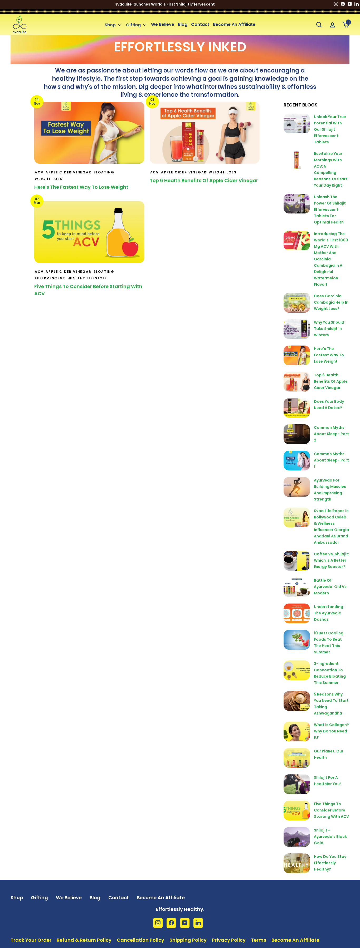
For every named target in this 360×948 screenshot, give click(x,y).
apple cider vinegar (68, 172)
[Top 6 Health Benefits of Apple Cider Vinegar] (297, 382)
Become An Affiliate (234, 24)
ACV (39, 172)
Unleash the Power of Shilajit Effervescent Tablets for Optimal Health (330, 209)
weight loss (49, 179)
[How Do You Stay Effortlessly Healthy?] (297, 863)
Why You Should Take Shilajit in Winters (329, 329)
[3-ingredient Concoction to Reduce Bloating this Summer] (297, 670)
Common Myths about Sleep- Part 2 (331, 434)
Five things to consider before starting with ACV (331, 810)
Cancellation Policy (140, 940)
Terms (258, 940)
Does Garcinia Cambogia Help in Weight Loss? (331, 302)
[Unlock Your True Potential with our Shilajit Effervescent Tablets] (297, 123)
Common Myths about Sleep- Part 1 (331, 460)
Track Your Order (31, 940)
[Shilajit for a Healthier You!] (297, 784)
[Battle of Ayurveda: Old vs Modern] (297, 587)
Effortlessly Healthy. (180, 909)
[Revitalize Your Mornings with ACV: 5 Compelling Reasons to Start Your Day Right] (297, 160)
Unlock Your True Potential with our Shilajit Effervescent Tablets (330, 129)
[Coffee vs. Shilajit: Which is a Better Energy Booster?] (297, 561)
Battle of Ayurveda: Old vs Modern (330, 587)
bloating (104, 172)
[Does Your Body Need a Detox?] (297, 408)
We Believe (162, 24)
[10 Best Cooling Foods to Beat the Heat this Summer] (297, 640)
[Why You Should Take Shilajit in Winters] (297, 329)
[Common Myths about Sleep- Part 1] (297, 460)
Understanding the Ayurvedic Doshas (328, 613)
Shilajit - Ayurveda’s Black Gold (330, 836)
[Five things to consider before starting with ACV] (297, 810)
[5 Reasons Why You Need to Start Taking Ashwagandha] (297, 701)
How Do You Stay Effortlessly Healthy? (330, 863)
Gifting (133, 25)
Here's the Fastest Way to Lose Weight (81, 187)
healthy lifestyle (87, 278)
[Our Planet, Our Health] (297, 758)
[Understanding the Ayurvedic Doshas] (297, 613)
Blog (182, 24)
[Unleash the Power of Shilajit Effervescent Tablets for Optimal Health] (297, 203)
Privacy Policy (229, 940)
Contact (200, 24)
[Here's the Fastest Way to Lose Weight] (297, 355)
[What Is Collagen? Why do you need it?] (297, 731)
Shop (110, 25)
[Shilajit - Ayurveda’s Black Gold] (297, 837)
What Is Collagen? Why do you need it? (331, 731)
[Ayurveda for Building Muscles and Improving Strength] (297, 487)
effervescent (50, 278)
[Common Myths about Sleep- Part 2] (297, 434)
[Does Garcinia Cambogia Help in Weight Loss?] (297, 303)
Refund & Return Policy (84, 940)
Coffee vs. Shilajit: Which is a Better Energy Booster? (331, 560)
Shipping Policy (188, 940)
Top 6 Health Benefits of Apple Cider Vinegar (204, 180)
